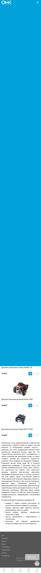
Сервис (3, 544)
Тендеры (4, 553)
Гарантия (4, 541)
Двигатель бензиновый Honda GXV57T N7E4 (17, 429)
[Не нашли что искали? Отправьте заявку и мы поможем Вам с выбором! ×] (37, 563)
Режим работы (5, 547)
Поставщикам (5, 555)
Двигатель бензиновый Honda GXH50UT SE (16, 367)
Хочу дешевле (5, 550)
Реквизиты (4, 538)
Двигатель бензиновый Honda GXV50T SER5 (17, 399)
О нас (3, 535)
